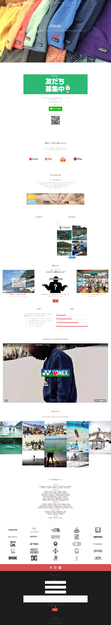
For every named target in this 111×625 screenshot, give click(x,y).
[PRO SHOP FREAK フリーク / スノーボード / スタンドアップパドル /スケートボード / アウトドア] (28, 3)
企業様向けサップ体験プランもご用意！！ (18, 294)
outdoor (48, 416)
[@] (60, 222)
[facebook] (51, 568)
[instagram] (55, 568)
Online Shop (48, 4)
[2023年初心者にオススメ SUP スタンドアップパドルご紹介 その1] (55, 281)
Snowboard (48, 2)
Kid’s (72, 2)
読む (55, 300)
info (82, 2)
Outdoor (68, 2)
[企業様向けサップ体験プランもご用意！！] (18, 281)
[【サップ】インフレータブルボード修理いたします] (92, 281)
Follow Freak (73, 257)
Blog (75, 2)
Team (79, 2)
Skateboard (54, 2)
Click (55, 36)
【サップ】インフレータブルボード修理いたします (92, 294)
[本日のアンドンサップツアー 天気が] (79, 233)
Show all (44, 416)
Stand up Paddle (65, 416)
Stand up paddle (61, 2)
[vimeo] (60, 568)
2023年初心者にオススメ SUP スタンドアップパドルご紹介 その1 (55, 294)
